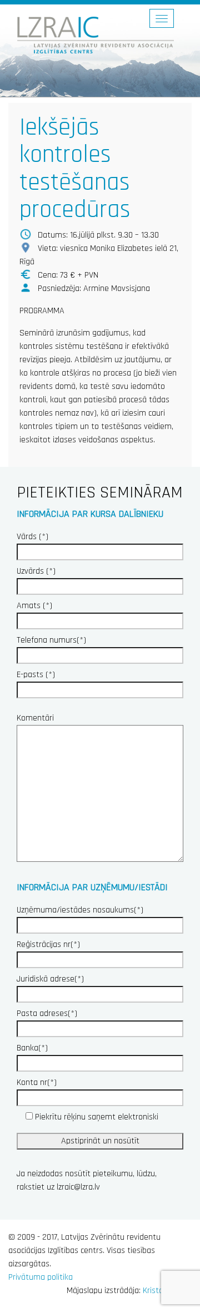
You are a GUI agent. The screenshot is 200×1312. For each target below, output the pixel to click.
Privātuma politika (40, 1277)
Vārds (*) (32, 536)
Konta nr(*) (37, 1082)
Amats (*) (34, 605)
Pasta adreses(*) (47, 1013)
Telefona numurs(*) (51, 640)
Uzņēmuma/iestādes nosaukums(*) (80, 910)
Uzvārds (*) (36, 571)
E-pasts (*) (36, 674)
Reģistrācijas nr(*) (48, 944)
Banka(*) (32, 1048)
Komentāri (35, 718)
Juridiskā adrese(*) (50, 979)
